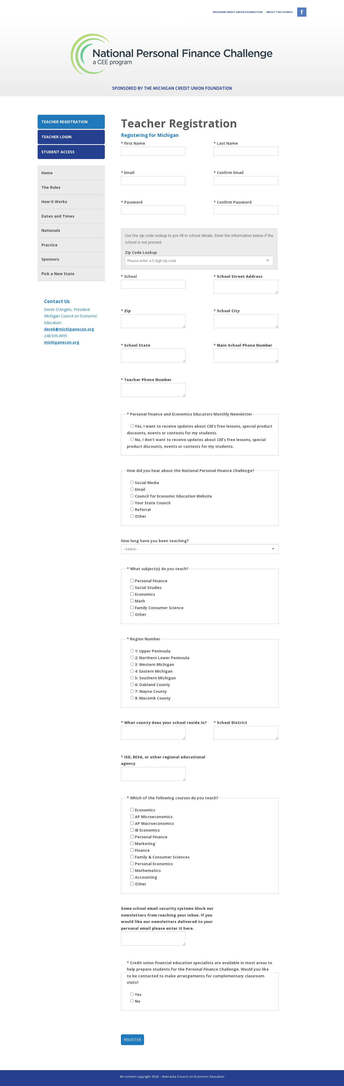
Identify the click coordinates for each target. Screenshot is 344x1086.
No (137, 1001)
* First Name (133, 143)
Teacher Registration (64, 121)
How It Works (54, 201)
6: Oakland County (152, 684)
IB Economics (147, 830)
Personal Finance (151, 580)
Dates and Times (57, 216)
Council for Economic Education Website (173, 496)
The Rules (50, 187)
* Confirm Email (228, 172)
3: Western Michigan (154, 664)
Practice (49, 244)
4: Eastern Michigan (154, 671)
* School (129, 276)
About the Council (279, 12)
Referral (143, 509)
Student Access (57, 151)
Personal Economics (154, 863)
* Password (131, 202)
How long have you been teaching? (155, 540)
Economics (145, 594)
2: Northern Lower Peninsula (162, 657)
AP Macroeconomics (154, 823)
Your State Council (152, 502)
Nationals (50, 230)
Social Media (147, 482)
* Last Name (226, 143)
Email (140, 489)
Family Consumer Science (159, 607)
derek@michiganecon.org (69, 329)
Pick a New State (57, 273)
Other (140, 516)
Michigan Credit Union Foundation (238, 12)
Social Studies (148, 587)
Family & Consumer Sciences (162, 857)
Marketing (145, 843)
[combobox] (159, 260)
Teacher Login (56, 136)
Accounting (146, 877)
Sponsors (50, 259)
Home (47, 172)
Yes (138, 994)
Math (140, 601)
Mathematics (148, 870)
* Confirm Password (233, 202)
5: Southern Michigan (155, 677)
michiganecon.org (61, 342)
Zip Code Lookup (141, 252)
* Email (127, 172)
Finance (142, 850)
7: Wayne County (151, 691)
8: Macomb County (153, 698)
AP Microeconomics (154, 816)
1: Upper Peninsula (152, 651)
